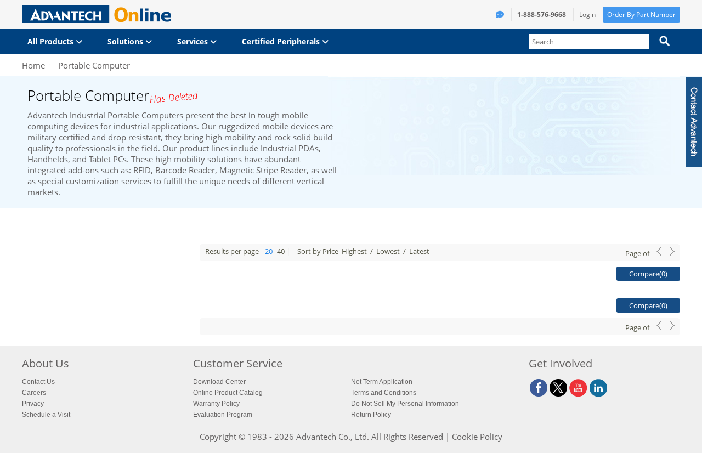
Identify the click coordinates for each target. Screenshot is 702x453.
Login (587, 14)
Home (33, 65)
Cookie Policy (477, 436)
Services (193, 41)
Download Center (219, 382)
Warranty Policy (216, 403)
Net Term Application (381, 382)
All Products (51, 41)
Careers (34, 393)
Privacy (33, 403)
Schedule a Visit (46, 414)
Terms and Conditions (383, 393)
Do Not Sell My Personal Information (405, 403)
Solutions (126, 41)
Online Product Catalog (228, 393)
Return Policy (371, 414)
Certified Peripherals (282, 41)
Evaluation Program (222, 414)
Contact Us (38, 382)
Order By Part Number (641, 14)
